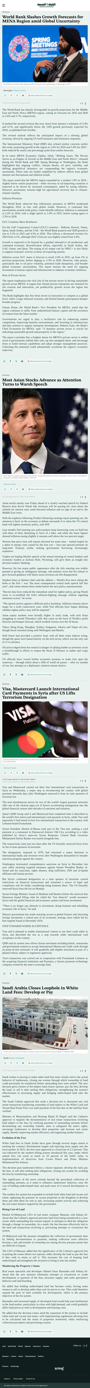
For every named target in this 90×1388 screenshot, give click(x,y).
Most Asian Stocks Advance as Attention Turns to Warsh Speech (41, 382)
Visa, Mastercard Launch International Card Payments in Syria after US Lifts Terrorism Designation (40, 693)
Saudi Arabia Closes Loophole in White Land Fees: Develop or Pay (40, 990)
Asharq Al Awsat (19, 90)
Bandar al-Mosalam (16, 1058)
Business (5, 12)
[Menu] (3, 5)
